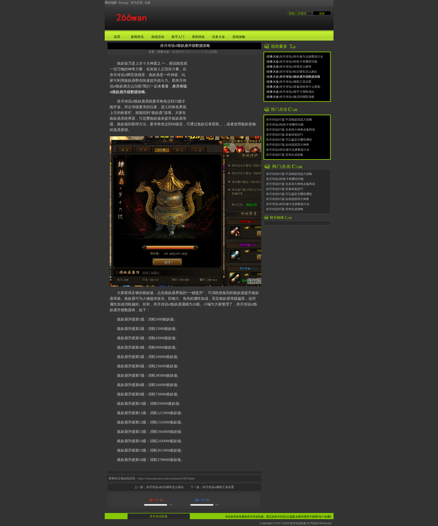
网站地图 (111, 2)
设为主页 (137, 2)
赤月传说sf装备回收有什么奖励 (300, 86)
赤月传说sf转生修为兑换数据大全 (301, 56)
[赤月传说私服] (131, 23)
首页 (117, 37)
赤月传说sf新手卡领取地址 (297, 91)
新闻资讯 (137, 37)
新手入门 (178, 37)
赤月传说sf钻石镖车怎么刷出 (165, 487)
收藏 (147, 2)
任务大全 (218, 37)
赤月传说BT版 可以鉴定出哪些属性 (289, 139)
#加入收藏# (324, 516)
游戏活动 (157, 37)
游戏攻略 (238, 37)
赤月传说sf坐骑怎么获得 (295, 66)
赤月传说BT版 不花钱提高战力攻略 (289, 119)
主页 (151, 51)
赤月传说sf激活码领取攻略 (297, 96)
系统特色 (198, 37)
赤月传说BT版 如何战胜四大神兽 (287, 144)
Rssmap (123, 2)
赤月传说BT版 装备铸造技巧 (284, 134)
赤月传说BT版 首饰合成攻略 (284, 154)
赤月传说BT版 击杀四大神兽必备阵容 (290, 129)
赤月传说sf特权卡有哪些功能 (298, 61)
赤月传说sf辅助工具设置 (218, 487)
